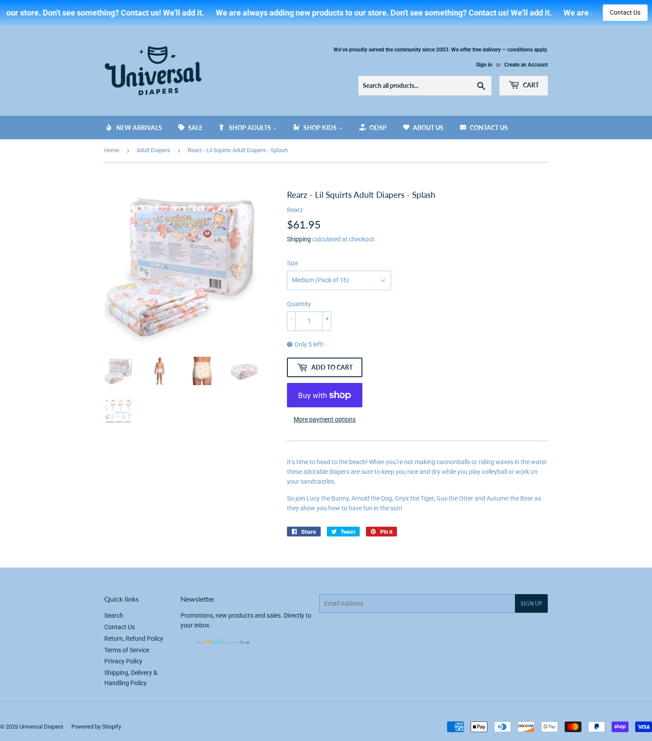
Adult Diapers (153, 150)
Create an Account (526, 65)
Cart (530, 85)
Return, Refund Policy (133, 638)
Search (113, 615)
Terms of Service (126, 650)
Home (111, 150)
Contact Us (625, 12)
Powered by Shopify (96, 726)
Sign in (484, 65)
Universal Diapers (41, 726)
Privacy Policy (123, 661)
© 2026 (10, 726)
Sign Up (531, 603)
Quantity (299, 303)
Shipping (299, 239)
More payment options (325, 419)
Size (292, 263)
